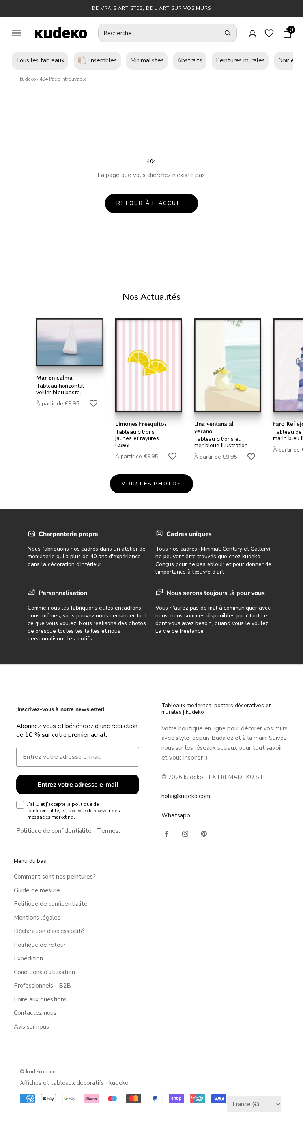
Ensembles (101, 60)
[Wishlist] (269, 33)
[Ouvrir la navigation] (16, 33)
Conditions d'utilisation (44, 972)
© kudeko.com (38, 1071)
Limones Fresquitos (140, 423)
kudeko (28, 79)
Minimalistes (147, 60)
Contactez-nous (35, 1013)
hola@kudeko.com (185, 796)
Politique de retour (39, 945)
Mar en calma (54, 377)
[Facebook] (167, 833)
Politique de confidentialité (54, 830)
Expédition (28, 958)
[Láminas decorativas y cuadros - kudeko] (56, 32)
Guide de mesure (37, 890)
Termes (108, 830)
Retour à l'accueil (151, 203)
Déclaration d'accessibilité (49, 931)
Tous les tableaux (40, 60)
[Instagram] (185, 833)
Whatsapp (175, 815)
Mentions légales (37, 918)
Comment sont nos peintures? (55, 877)
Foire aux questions (40, 999)
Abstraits (189, 60)
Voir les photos (151, 483)
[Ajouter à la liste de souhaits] (93, 403)
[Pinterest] (204, 833)
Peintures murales (240, 60)
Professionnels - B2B (42, 986)
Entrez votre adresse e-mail (77, 784)
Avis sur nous (31, 1027)
